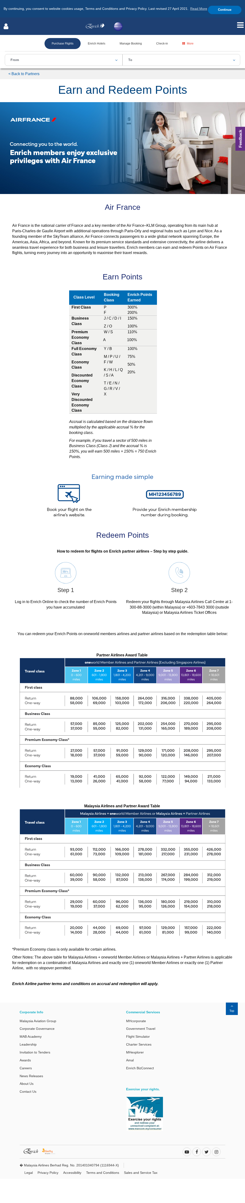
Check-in (162, 43)
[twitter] (206, 1152)
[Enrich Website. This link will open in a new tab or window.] (32, 1151)
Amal (130, 1060)
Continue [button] (224, 9)
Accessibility (72, 1173)
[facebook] (197, 1152)
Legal (28, 1173)
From (15, 60)
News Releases (31, 1076)
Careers (26, 1068)
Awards (25, 1060)
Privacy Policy (48, 1173)
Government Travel (140, 1029)
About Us (26, 1084)
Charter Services (138, 1044)
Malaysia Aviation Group (38, 1021)
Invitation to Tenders (35, 1052)
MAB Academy (31, 1036)
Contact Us (28, 1091)
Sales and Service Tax (140, 1173)
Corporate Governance (37, 1029)
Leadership (28, 1044)
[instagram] (216, 1152)
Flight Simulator (138, 1036)
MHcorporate (136, 1021)
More (190, 43)
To (130, 60)
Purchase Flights (62, 43)
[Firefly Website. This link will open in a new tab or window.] (50, 1151)
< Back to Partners (23, 74)
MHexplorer (135, 1052)
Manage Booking (131, 43)
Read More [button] (198, 9)
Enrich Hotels (96, 43)
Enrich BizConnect (140, 1068)
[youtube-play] (187, 1152)
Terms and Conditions (102, 1173)
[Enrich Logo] (95, 25)
